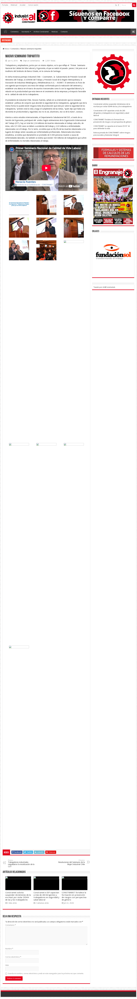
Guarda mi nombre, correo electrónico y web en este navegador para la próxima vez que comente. (46, 973)
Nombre (9, 949)
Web (7, 965)
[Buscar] (134, 5)
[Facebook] (118, 5)
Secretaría (25, 32)
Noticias (55, 32)
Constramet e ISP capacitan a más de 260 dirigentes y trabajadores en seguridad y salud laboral (46, 896)
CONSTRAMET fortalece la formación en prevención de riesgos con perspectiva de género (74, 896)
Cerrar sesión (33, 5)
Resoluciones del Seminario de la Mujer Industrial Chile (71, 862)
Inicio (6, 49)
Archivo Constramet (41, 32)
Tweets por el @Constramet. (104, 287)
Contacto (64, 32)
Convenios (15, 32)
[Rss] (116, 5)
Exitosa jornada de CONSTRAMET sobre (28, 40)
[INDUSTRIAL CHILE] (19, 17)
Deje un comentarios (31, 61)
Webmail (14, 5)
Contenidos (14, 49)
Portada (5, 5)
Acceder (23, 5)
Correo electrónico (13, 957)
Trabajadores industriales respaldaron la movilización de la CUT (21, 863)
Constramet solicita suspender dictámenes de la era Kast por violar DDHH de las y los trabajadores (18, 896)
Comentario (10, 925)
